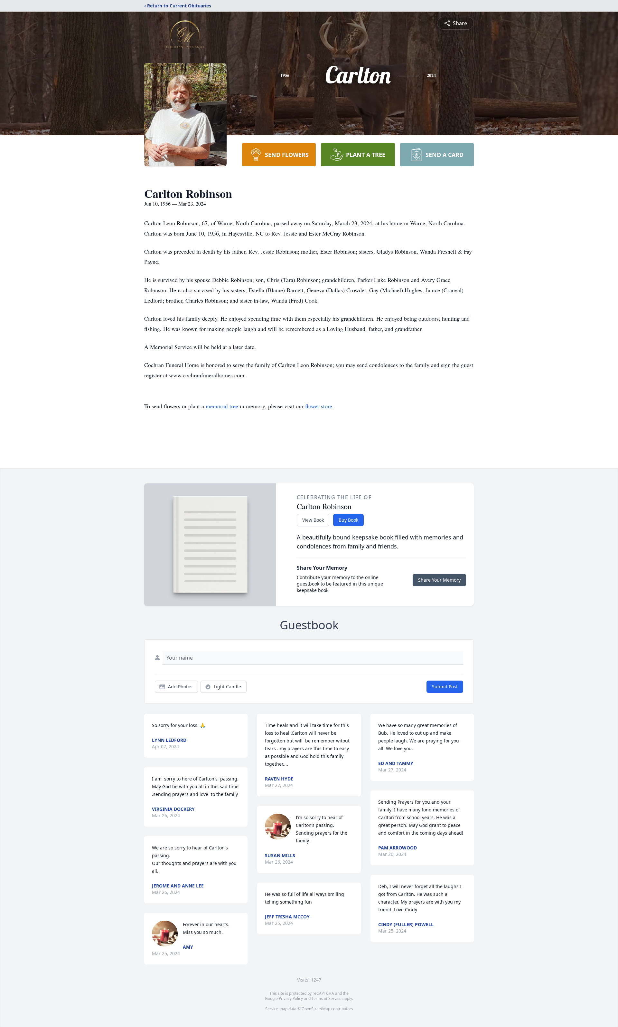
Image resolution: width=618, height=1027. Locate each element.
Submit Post (445, 686)
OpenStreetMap (316, 1009)
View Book (313, 520)
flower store (318, 406)
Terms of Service (327, 998)
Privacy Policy (291, 998)
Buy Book (348, 520)
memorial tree (222, 406)
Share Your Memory (439, 580)
